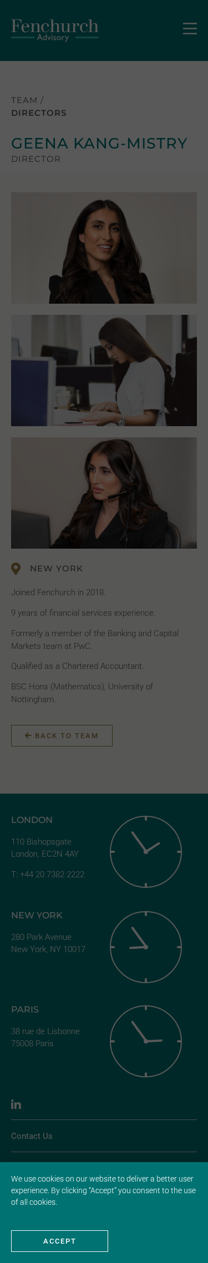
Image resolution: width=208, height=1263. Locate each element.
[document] (104, 631)
